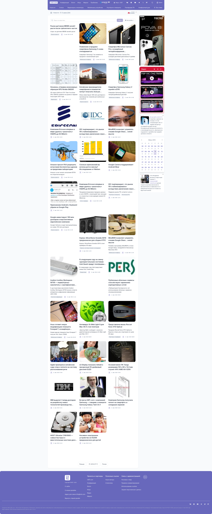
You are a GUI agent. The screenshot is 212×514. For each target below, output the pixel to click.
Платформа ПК (130, 7)
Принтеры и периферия (114, 336)
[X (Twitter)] (143, 2)
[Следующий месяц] (162, 140)
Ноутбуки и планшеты (114, 7)
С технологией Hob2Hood (153, 181)
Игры (79, 2)
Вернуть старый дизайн (72, 498)
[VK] (190, 504)
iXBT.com (90, 480)
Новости (52, 7)
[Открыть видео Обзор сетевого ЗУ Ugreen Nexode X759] (152, 92)
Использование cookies (129, 486)
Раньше (81, 464)
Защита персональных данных (131, 489)
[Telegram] (139, 2)
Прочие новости (55, 34)
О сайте (67, 486)
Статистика (109, 483)
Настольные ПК (126, 194)
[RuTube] (147, 2)
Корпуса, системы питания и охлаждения (90, 248)
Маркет (85, 2)
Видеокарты (54, 99)
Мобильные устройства (95, 7)
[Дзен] (131, 2)
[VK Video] (157, 69)
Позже (104, 464)
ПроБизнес (94, 2)
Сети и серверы (84, 201)
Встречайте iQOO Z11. (156, 117)
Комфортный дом (144, 7)
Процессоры (83, 272)
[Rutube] (161, 69)
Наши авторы (109, 480)
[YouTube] (135, 2)
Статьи (61, 7)
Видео (143, 69)
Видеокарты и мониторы (76, 7)
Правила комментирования (130, 483)
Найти (120, 20)
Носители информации (56, 297)
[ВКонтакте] (127, 2)
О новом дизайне (70, 490)
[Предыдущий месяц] (141, 140)
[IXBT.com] (51, 13)
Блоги (73, 2)
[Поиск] (152, 2)
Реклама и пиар (126, 480)
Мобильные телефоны (85, 59)
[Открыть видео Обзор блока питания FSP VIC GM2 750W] (152, 78)
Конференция (64, 2)
